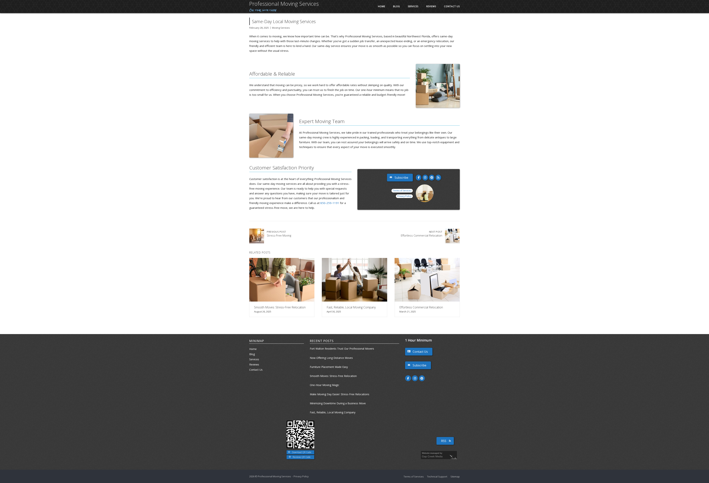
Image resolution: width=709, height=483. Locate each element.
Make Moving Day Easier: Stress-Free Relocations (339, 394)
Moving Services (281, 27)
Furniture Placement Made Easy (329, 367)
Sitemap (455, 476)
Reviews (431, 6)
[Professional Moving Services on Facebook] (418, 178)
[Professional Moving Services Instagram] (415, 378)
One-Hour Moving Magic (324, 385)
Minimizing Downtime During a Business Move (338, 403)
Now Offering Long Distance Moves (331, 358)
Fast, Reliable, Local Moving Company (332, 412)
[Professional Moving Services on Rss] (438, 178)
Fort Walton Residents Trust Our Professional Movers (342, 348)
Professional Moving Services (284, 3)
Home (381, 6)
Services (413, 6)
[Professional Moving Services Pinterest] (422, 378)
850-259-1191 (329, 203)
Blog (396, 6)
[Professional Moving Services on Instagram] (425, 178)
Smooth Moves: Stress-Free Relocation (333, 376)
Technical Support (437, 476)
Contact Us (452, 6)
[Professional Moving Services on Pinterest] (431, 178)
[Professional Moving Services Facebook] (408, 378)
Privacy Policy (404, 196)
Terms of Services (402, 190)
